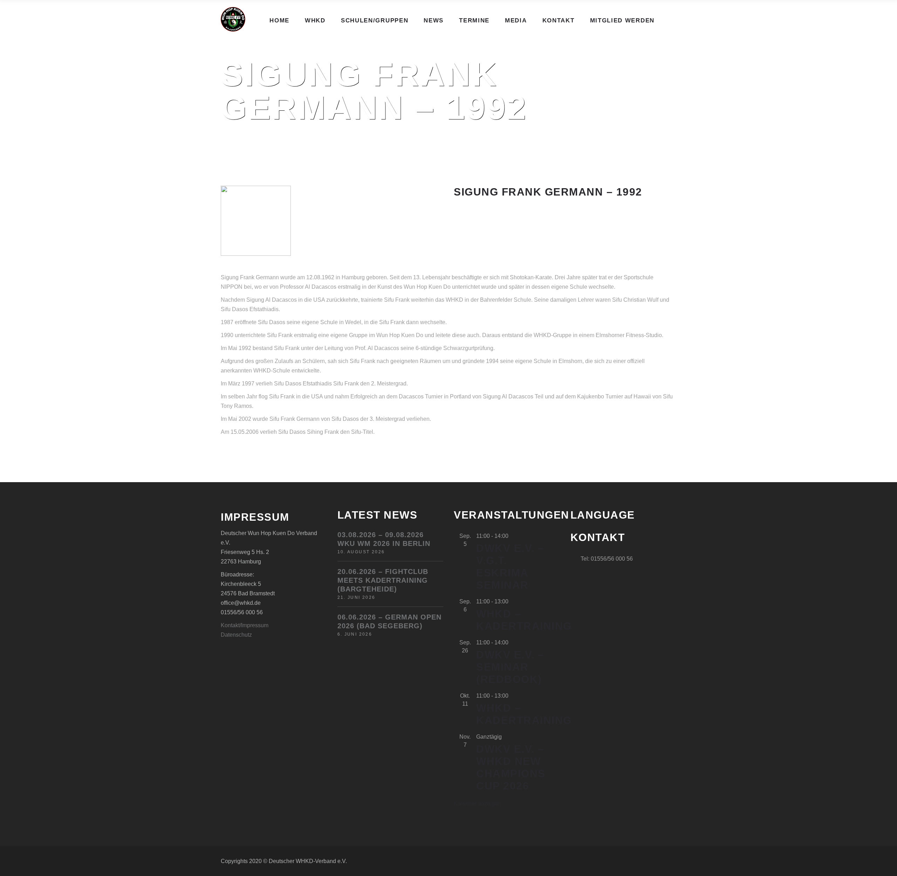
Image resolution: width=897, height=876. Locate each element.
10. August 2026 (361, 551)
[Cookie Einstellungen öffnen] (15, 867)
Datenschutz (236, 635)
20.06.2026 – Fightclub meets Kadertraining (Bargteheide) (382, 580)
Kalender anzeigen (477, 804)
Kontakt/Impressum (244, 625)
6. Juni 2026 (354, 634)
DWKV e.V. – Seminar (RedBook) (510, 667)
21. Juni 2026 (356, 597)
